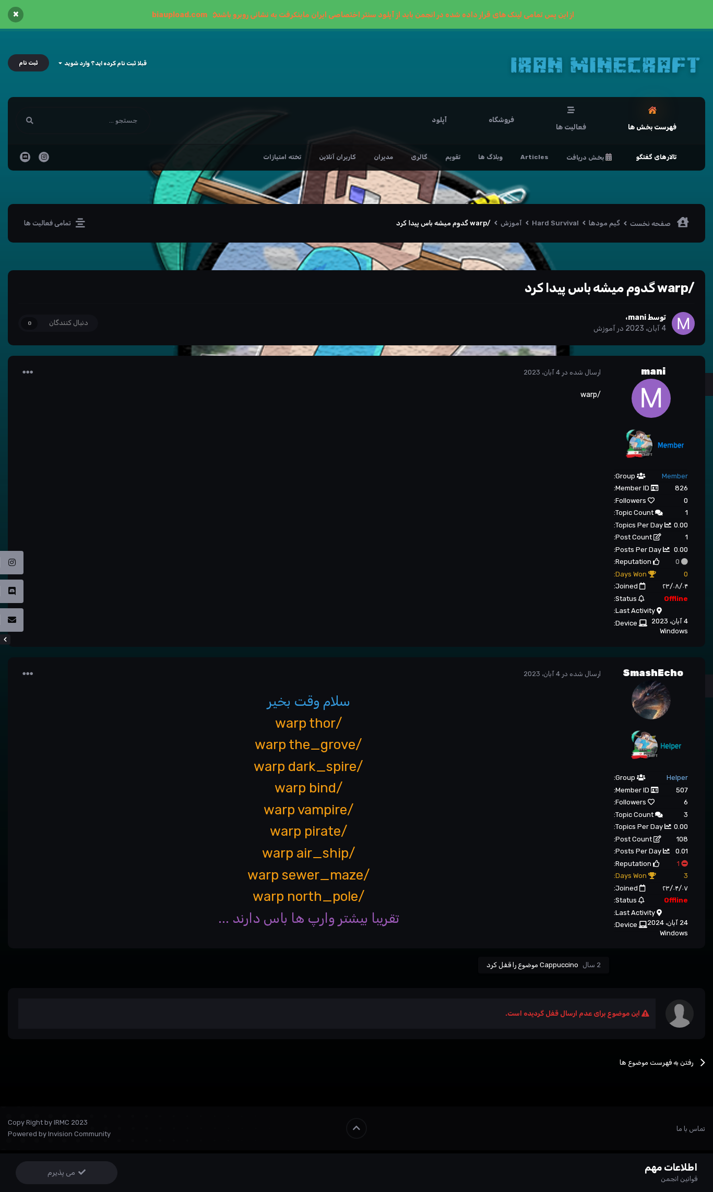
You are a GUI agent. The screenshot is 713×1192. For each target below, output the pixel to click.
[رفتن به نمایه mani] (683, 323)
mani (637, 317)
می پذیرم (62, 1172)
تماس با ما (690, 1129)
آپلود (439, 120)
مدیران (383, 157)
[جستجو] (30, 120)
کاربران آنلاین (337, 157)
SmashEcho (653, 673)
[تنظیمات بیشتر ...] (27, 372)
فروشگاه (501, 120)
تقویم (452, 157)
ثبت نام (28, 62)
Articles (534, 157)
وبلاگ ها (490, 157)
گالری (419, 157)
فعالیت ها (571, 127)
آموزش (604, 328)
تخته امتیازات (282, 157)
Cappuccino (559, 965)
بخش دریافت (585, 157)
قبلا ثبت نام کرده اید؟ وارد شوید (104, 63)
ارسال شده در (562, 372)
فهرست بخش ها (652, 127)
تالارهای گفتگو (656, 157)
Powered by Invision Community (59, 1134)
